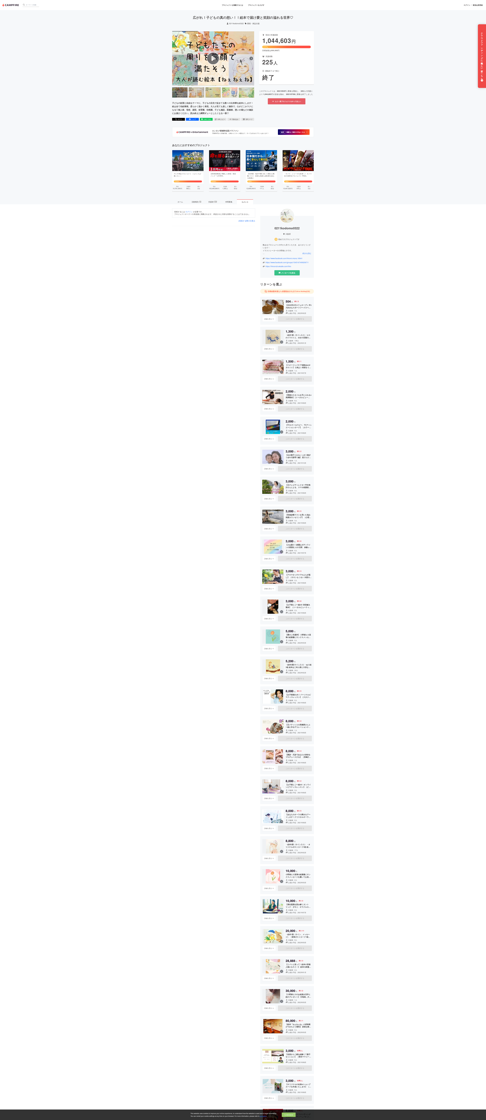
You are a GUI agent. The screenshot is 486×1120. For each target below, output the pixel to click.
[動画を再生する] (213, 58)
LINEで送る (207, 119)
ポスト (180, 119)
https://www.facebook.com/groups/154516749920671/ (287, 262)
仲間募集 (228, 201)
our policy (263, 1116)
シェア (193, 119)
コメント (245, 202)
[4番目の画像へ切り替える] (229, 92)
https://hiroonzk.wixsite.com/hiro (278, 266)
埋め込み (235, 119)
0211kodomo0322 (236, 23)
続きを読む (306, 253)
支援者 (212, 201)
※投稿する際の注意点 (246, 221)
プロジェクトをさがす (256, 5)
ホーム (180, 201)
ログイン (467, 5)
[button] (294, 132)
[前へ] (175, 58)
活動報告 (196, 201)
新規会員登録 (478, 5)
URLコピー (221, 119)
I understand (288, 1115)
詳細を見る (268, 319)
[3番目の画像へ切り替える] (213, 92)
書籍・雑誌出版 (253, 23)
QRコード (249, 119)
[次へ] (251, 58)
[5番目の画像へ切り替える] (246, 92)
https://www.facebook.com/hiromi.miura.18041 (284, 258)
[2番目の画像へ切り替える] (196, 92)
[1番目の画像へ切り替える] (180, 92)
